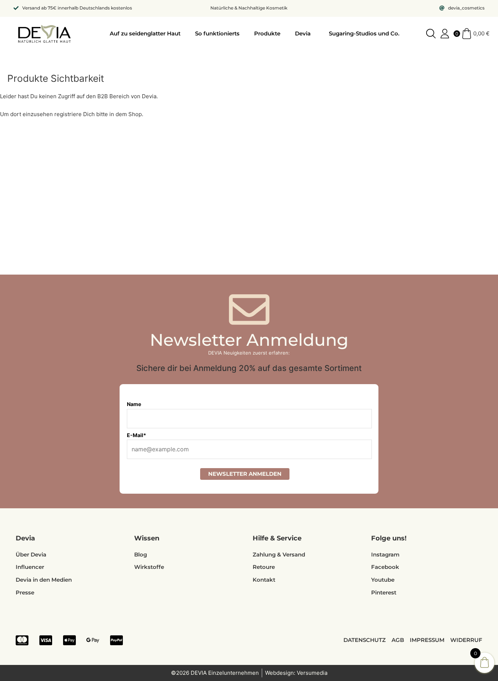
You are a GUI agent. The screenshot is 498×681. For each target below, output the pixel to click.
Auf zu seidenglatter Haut (145, 33)
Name (134, 404)
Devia (303, 33)
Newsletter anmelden (244, 473)
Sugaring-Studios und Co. (364, 33)
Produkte (267, 33)
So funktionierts (217, 33)
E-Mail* (136, 435)
